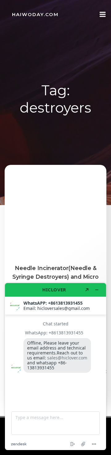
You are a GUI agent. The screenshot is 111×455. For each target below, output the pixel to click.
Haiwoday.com (35, 14)
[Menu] (102, 14)
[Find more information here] (55, 366)
